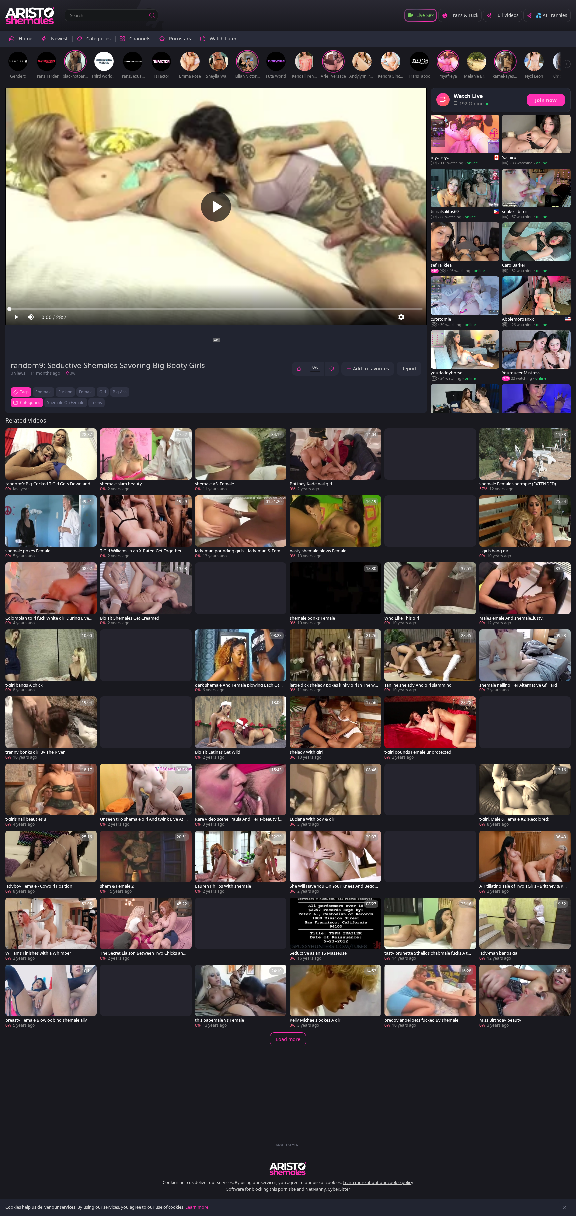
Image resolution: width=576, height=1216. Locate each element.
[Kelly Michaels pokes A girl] (335, 996)
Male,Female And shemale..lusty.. (511, 618)
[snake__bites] (536, 194)
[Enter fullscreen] (416, 317)
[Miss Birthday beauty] (525, 996)
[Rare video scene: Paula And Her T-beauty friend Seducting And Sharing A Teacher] (240, 795)
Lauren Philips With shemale (223, 886)
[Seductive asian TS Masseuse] (335, 929)
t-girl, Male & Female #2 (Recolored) (514, 819)
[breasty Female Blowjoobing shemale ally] (51, 996)
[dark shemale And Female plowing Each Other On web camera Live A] (240, 661)
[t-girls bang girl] (525, 527)
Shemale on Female (65, 402)
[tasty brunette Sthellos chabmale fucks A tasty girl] (430, 929)
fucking (65, 392)
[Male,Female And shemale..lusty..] (525, 594)
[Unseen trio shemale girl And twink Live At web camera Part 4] (145, 795)
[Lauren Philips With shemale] (240, 862)
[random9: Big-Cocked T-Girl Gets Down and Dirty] (51, 460)
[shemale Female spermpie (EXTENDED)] (525, 460)
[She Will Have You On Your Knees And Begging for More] (335, 862)
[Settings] (401, 317)
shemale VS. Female (214, 484)
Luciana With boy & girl (312, 819)
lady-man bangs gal (498, 953)
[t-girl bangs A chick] (51, 661)
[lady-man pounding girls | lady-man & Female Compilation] (240, 527)
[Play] (216, 207)
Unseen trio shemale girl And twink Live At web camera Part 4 (144, 819)
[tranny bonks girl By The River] (51, 728)
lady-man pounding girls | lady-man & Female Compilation (239, 551)
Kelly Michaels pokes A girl (315, 1020)
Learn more (196, 1207)
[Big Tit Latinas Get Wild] (240, 728)
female (86, 392)
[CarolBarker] (536, 247)
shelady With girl (306, 752)
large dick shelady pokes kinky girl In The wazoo (333, 685)
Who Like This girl (401, 618)
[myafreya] (465, 140)
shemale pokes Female (27, 551)
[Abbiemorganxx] (536, 302)
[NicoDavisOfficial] (465, 409)
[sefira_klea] (465, 247)
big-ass (120, 392)
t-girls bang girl (494, 551)
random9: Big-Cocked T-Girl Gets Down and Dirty (47, 484)
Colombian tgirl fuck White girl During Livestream (49, 618)
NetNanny (315, 1189)
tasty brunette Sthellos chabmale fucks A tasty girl (428, 953)
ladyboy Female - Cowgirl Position (38, 886)
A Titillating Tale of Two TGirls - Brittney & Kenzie (522, 886)
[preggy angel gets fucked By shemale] (430, 996)
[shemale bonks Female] (335, 594)
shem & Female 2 (117, 886)
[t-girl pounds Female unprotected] (430, 728)
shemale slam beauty (121, 484)
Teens (96, 402)
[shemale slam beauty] (145, 460)
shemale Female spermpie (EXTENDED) (517, 484)
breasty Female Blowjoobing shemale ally (46, 1020)
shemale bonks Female (312, 618)
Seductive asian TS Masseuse (318, 953)
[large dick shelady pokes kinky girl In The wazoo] (335, 661)
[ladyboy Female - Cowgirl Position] (51, 862)
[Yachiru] (536, 140)
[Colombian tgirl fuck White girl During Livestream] (51, 594)
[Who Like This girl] (430, 594)
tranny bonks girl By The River (35, 752)
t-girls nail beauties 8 (25, 819)
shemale (43, 392)
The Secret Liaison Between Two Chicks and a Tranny (143, 953)
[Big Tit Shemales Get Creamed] (145, 594)
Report (409, 368)
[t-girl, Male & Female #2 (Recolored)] (525, 795)
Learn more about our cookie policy (378, 1182)
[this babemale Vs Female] (240, 996)
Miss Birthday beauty (500, 1020)
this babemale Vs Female (219, 1020)
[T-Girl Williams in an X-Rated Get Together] (145, 527)
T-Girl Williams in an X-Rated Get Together (141, 551)
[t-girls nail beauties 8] (51, 795)
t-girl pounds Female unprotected (417, 752)
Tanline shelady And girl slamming (418, 685)
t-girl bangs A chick (24, 685)
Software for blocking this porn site (261, 1189)
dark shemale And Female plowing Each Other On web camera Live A (238, 685)
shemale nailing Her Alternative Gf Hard (518, 685)
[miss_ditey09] (536, 409)
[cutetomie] (465, 302)
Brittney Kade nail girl (311, 484)
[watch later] (13, 436)
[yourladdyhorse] (465, 355)
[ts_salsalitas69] (465, 194)
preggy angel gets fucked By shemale (421, 1020)
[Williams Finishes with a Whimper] (51, 929)
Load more (288, 1039)
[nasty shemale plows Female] (335, 527)
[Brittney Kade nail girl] (335, 460)
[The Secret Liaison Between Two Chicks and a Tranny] (145, 929)
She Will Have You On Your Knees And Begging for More (334, 886)
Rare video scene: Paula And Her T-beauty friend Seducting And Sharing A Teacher (238, 819)
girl (102, 392)
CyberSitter (339, 1189)
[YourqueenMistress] (536, 355)
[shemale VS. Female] (240, 460)
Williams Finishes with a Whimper (38, 953)
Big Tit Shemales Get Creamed (129, 618)
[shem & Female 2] (145, 862)
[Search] (152, 15)
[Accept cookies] (565, 1207)
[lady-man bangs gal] (525, 929)
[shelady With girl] (335, 728)
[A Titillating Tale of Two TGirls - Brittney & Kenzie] (525, 862)
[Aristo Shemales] (30, 15)
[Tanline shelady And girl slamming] (430, 661)
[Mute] (30, 317)
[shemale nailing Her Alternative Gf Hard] (525, 661)
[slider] (216, 309)
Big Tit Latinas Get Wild (217, 752)
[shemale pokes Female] (51, 527)
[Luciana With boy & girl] (335, 795)
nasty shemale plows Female (318, 551)
